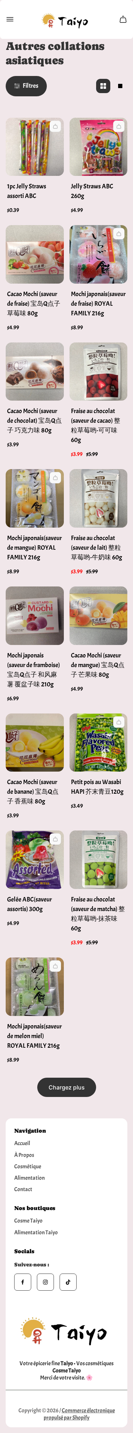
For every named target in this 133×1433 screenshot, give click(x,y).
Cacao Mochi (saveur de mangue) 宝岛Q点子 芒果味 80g (97, 665)
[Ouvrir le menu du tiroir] (10, 19)
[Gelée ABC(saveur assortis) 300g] (35, 859)
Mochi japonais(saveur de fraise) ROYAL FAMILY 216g (98, 303)
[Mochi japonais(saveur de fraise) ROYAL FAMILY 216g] (99, 254)
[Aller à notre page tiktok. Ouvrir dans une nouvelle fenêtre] (68, 1282)
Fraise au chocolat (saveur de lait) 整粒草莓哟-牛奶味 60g (96, 547)
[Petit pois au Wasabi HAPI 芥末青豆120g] (99, 742)
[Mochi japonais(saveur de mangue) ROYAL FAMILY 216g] (35, 498)
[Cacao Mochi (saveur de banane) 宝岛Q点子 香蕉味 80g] (35, 742)
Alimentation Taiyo (36, 1232)
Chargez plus (67, 1087)
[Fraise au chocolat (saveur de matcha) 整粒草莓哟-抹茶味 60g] (99, 859)
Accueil (22, 1143)
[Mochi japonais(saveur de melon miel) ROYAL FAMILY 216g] (35, 986)
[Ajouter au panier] (55, 126)
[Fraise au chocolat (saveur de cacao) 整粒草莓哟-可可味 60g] (99, 371)
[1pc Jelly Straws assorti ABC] (35, 147)
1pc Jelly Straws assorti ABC (26, 191)
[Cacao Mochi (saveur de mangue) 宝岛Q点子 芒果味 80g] (99, 615)
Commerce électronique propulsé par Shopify (79, 1414)
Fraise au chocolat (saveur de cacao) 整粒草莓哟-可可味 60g (95, 425)
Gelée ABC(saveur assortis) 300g (29, 904)
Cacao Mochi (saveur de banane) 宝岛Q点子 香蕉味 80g (33, 792)
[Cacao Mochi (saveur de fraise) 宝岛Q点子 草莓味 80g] (35, 254)
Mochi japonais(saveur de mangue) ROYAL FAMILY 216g (34, 547)
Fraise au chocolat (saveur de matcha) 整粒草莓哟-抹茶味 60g (98, 914)
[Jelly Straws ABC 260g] (99, 147)
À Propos (24, 1155)
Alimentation (29, 1178)
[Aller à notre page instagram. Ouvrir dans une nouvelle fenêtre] (45, 1282)
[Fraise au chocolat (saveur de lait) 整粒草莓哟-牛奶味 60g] (99, 498)
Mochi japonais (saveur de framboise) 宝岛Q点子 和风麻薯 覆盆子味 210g (33, 669)
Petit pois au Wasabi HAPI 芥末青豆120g (97, 787)
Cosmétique (27, 1166)
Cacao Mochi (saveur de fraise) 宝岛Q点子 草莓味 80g (33, 303)
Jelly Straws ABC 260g (92, 191)
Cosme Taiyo (28, 1220)
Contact (23, 1189)
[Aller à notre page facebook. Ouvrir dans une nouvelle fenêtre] (22, 1282)
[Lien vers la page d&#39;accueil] (66, 1329)
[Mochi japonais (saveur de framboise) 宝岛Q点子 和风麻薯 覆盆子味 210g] (35, 615)
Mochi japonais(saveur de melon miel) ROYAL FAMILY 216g (34, 1036)
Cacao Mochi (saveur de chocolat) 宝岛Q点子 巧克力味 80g (34, 421)
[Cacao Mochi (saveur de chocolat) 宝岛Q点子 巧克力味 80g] (35, 371)
